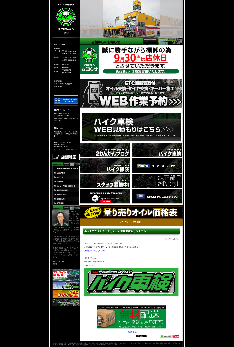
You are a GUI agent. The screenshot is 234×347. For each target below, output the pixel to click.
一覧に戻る (131, 332)
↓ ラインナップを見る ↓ (131, 222)
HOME (66, 33)
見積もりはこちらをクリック (94, 251)
